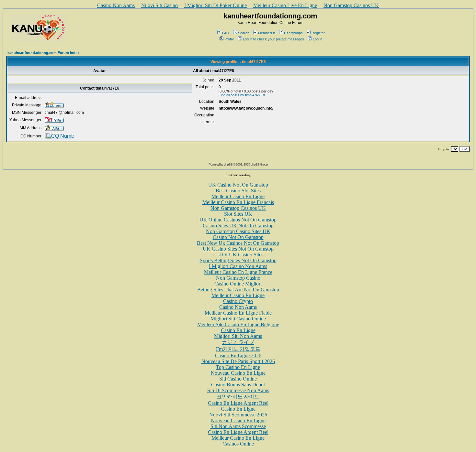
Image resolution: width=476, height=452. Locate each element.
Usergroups (293, 33)
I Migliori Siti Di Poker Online (215, 5)
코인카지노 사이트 (238, 396)
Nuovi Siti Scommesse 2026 (238, 414)
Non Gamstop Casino (238, 278)
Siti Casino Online (238, 379)
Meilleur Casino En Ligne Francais (238, 202)
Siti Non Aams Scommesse (238, 426)
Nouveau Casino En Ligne (238, 373)
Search (243, 33)
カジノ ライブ (238, 342)
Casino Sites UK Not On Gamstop (238, 225)
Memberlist (266, 33)
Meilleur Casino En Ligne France (238, 272)
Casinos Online (238, 444)
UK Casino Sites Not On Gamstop (238, 249)
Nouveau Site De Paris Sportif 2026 (238, 361)
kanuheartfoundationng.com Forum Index (43, 53)
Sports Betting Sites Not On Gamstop (238, 260)
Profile (229, 39)
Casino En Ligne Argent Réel (238, 403)
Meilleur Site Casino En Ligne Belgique (238, 324)
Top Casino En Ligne (238, 367)
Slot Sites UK (238, 214)
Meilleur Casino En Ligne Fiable (238, 313)
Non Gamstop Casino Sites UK (238, 231)
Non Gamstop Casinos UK (351, 5)
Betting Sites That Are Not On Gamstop (238, 289)
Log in (317, 39)
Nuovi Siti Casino (159, 5)
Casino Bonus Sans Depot (238, 384)
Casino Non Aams (116, 5)
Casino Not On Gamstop (238, 237)
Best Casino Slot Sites (238, 190)
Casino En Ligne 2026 (238, 355)
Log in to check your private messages (273, 39)
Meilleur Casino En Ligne (238, 196)
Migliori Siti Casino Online (238, 318)
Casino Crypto (238, 301)
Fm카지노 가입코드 (238, 349)
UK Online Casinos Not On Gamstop (238, 219)
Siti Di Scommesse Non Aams (238, 390)
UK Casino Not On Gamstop (238, 185)
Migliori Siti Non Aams (238, 336)
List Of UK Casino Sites (238, 254)
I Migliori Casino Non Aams (238, 266)
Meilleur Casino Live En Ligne (285, 5)
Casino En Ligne (238, 330)
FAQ (225, 33)
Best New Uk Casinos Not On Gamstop (238, 243)
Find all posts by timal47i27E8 (242, 95)
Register (318, 33)
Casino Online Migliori (238, 283)
